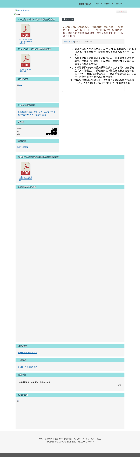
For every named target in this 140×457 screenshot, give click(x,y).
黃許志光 (67, 42)
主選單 (97, 3)
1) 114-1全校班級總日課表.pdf (25, 70)
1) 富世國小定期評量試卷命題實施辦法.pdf (25, 178)
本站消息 (69, 19)
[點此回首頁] (70, 14)
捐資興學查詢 (22, 147)
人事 (72, 42)
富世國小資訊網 (85, 4)
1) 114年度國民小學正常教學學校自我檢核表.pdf (25, 41)
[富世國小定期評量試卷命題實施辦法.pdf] (25, 168)
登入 (118, 3)
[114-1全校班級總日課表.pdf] (25, 60)
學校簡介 (107, 3)
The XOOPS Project (85, 441)
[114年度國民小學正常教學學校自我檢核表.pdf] (25, 30)
